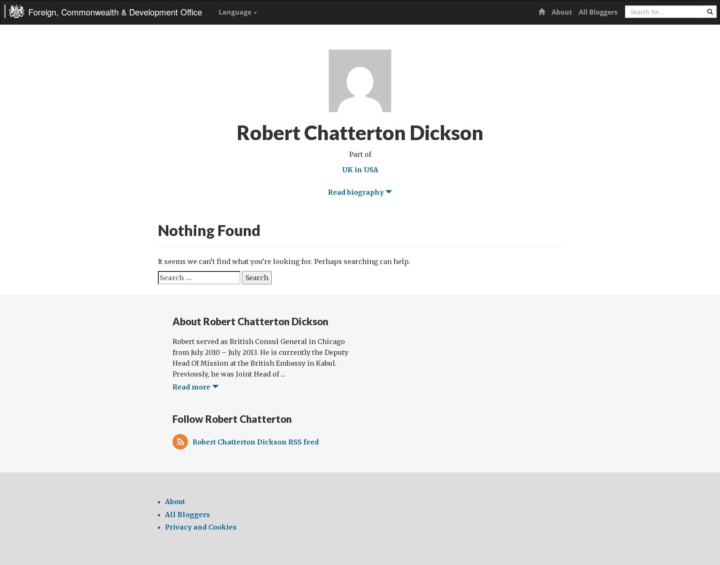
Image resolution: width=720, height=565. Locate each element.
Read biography (356, 192)
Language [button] (236, 12)
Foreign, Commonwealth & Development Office (115, 12)
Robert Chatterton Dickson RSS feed (255, 442)
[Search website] (710, 11)
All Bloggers (598, 12)
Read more (192, 387)
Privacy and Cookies (201, 527)
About (562, 12)
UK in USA (360, 170)
